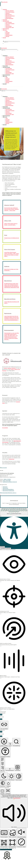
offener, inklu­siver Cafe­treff (10, 368)
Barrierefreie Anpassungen (8, 490)
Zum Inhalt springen (4, 848)
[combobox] (14, 511)
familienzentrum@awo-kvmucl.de (10, 481)
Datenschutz (5, 488)
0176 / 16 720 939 (6, 480)
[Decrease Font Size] (1, 719)
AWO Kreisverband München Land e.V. (8, 492)
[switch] (0, 581)
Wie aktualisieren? (16, 798)
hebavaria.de (11, 459)
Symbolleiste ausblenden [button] (5, 548)
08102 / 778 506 (7, 479)
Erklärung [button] (2, 546)
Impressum (5, 486)
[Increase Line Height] (1, 731)
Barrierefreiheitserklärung (8, 489)
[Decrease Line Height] (1, 736)
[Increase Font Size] (1, 714)
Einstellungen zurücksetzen (6, 849)
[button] (0, 516)
